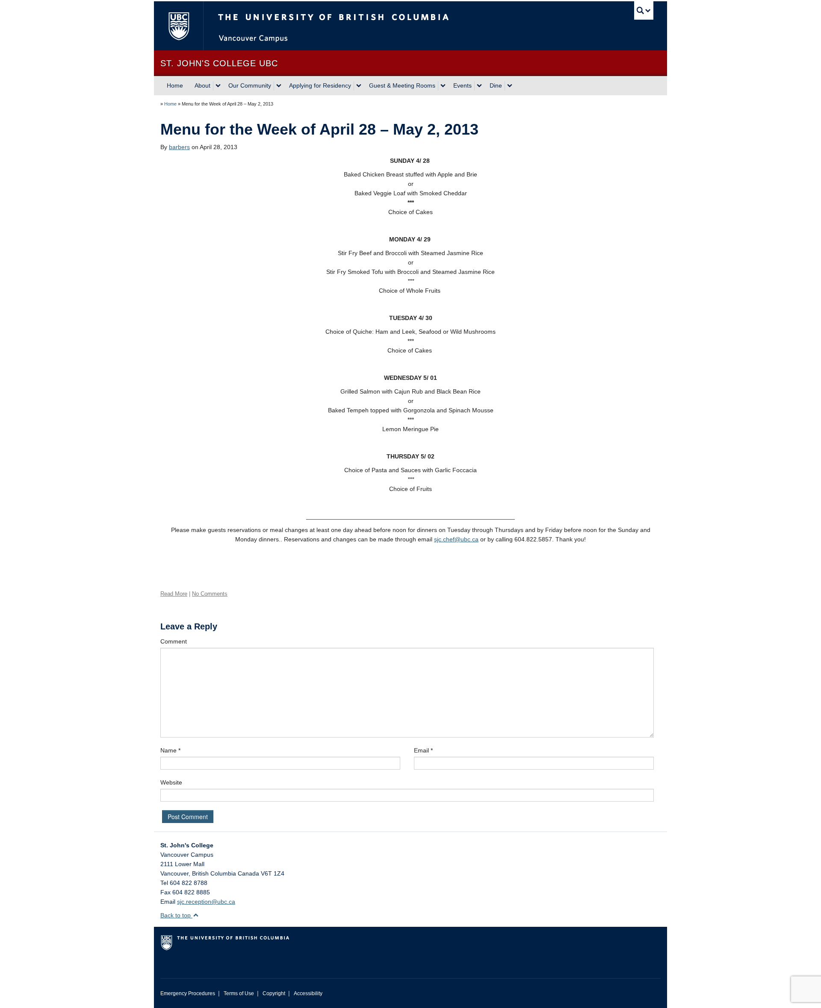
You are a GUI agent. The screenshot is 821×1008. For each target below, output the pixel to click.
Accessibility (308, 993)
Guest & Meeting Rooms (402, 85)
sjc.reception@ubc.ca (206, 901)
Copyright (274, 993)
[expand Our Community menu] (279, 86)
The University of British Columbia (178, 25)
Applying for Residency (320, 85)
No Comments (209, 594)
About (202, 85)
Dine (496, 85)
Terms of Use (239, 993)
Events (462, 85)
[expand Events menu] (479, 86)
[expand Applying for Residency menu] (359, 86)
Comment (173, 641)
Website (171, 782)
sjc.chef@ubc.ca (456, 539)
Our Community (249, 85)
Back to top (176, 915)
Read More (173, 594)
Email (423, 750)
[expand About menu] (218, 86)
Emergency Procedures (187, 993)
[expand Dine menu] (510, 86)
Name (170, 750)
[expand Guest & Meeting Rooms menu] (443, 86)
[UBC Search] (643, 10)
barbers (179, 147)
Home (175, 85)
